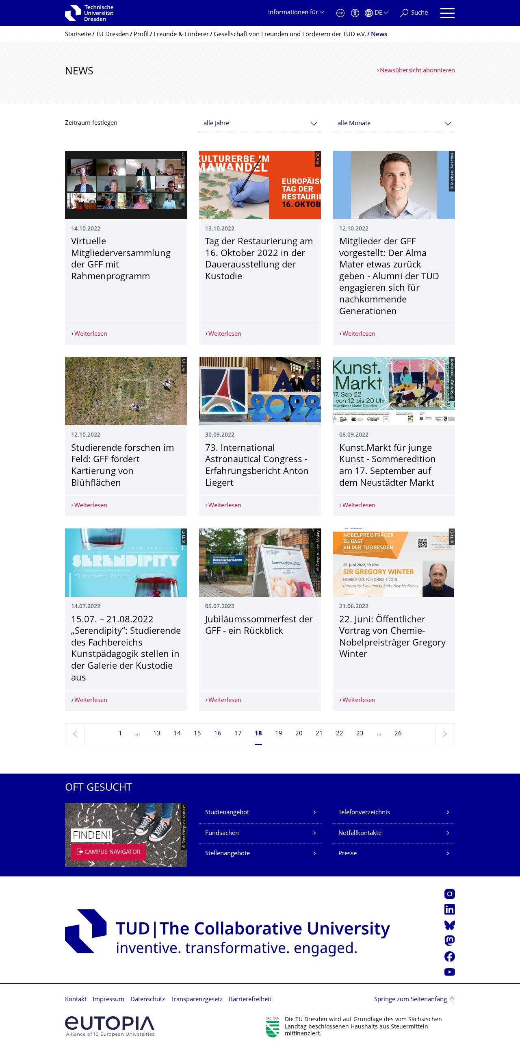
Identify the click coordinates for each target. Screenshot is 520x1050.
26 (398, 734)
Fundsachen (222, 833)
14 (177, 734)
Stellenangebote (227, 854)
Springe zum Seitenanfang (410, 1000)
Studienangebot (227, 813)
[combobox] (260, 123)
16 (217, 734)
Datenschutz (147, 1000)
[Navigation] (447, 13)
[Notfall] (340, 13)
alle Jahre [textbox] (216, 124)
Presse (347, 854)
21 (319, 734)
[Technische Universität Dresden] (89, 13)
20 (299, 734)
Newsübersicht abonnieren (417, 71)
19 (278, 734)
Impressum (108, 1000)
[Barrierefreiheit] (355, 13)
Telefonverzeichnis (364, 813)
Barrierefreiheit (250, 1000)
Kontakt (76, 1000)
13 (156, 734)
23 (360, 734)
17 (238, 734)
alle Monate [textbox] (354, 124)
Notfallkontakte (359, 833)
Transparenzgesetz (197, 1000)
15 (197, 734)
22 (339, 734)
